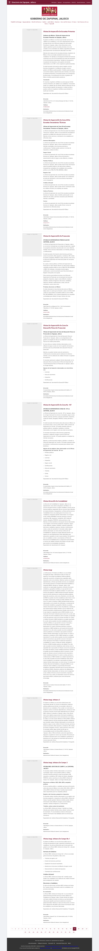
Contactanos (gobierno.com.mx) (52, 946)
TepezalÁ (51, 23)
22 (25, 932)
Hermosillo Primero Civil (61, 943)
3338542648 (46, 106)
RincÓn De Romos (36, 22)
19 (78, 929)
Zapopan (60, 2)
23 (29, 932)
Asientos (57, 22)
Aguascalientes (26, 22)
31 (61, 932)
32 (65, 932)
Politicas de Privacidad (57, 948)
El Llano (74, 22)
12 (50, 929)
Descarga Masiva (66, 2)
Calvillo (44, 22)
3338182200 (46, 558)
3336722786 (46, 312)
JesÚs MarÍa (50, 22)
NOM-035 (74, 2)
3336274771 (46, 222)
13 (54, 929)
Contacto (88, 2)
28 (49, 932)
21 (86, 929)
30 (57, 932)
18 (74, 929)
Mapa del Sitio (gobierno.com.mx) (70, 946)
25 (37, 932)
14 (58, 929)
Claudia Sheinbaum (81, 2)
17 (70, 929)
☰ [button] (10, 2)
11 (46, 929)
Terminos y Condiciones (45, 948)
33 (69, 932)
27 (45, 932)
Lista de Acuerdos (32, 943)
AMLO (69, 943)
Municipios (54, 2)
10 (42, 929)
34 (73, 932)
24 (33, 932)
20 (82, 929)
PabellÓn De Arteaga (16, 22)
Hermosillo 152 (51, 943)
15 (62, 929)
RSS (61, 946)
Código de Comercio (42, 943)
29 (53, 932)
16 (66, 929)
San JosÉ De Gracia (66, 22)
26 (41, 932)
